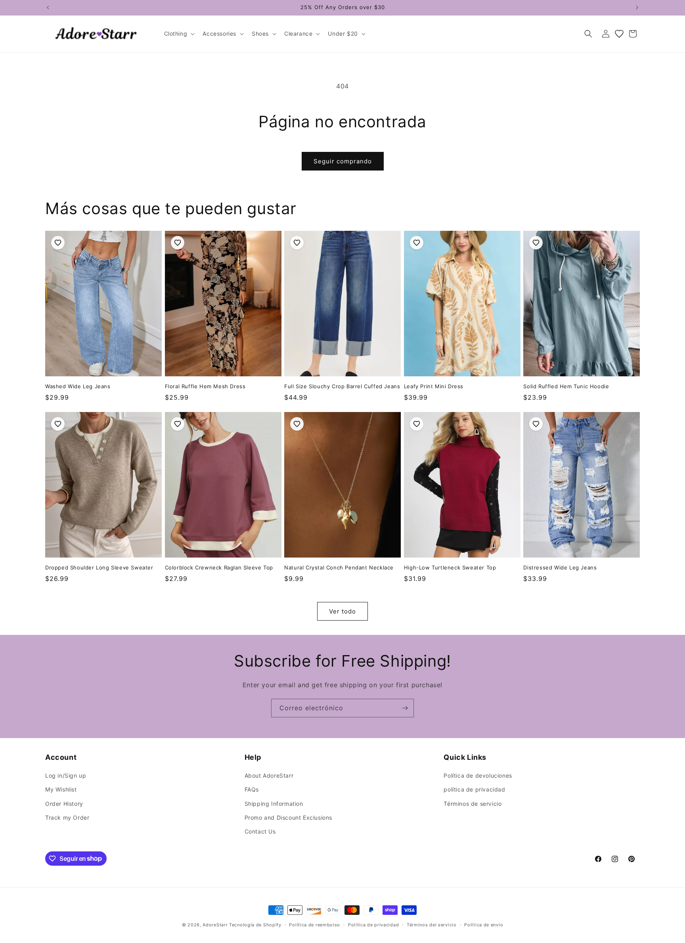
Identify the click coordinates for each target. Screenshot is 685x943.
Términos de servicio (472, 803)
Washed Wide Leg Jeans (78, 386)
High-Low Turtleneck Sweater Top (450, 567)
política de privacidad (474, 789)
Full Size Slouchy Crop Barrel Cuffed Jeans (342, 386)
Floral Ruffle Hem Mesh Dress (205, 386)
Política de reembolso (314, 924)
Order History (64, 803)
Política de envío (483, 924)
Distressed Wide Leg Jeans (560, 567)
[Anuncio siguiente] (637, 7)
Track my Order (67, 817)
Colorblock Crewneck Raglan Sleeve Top (219, 567)
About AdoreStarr (269, 775)
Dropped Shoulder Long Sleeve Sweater (99, 567)
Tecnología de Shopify (255, 925)
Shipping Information (274, 803)
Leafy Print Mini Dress (433, 386)
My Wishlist (61, 789)
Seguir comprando (343, 161)
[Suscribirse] (404, 708)
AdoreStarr (215, 925)
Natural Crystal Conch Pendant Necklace (339, 567)
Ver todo (342, 611)
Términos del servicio (432, 924)
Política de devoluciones (478, 775)
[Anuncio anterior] (48, 7)
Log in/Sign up (65, 775)
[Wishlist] (619, 33)
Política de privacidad (373, 924)
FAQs (252, 789)
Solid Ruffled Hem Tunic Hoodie (566, 386)
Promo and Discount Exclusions (288, 817)
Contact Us (260, 831)
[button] (178, 33)
